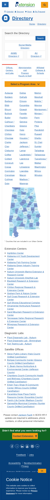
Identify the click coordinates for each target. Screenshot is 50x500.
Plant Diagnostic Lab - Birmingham (24, 340)
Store (29, 11)
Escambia (24, 105)
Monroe (38, 105)
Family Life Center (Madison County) (25, 400)
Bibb (7, 105)
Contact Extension (23, 436)
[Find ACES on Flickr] (37, 446)
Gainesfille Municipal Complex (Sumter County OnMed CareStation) (26, 405)
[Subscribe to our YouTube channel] (27, 446)
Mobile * (38, 101)
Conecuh (9, 162)
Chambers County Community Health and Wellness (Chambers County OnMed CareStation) (25, 378)
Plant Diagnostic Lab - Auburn (21, 337)
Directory (22, 18)
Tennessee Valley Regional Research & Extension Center (25, 320)
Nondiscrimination (33, 463)
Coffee (8, 154)
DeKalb (23, 97)
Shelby (37, 138)
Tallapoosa (39, 154)
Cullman (9, 179)
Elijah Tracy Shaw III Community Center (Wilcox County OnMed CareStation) (23, 387)
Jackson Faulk (25, 414)
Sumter (37, 146)
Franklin (23, 117)
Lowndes (24, 171)
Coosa (8, 166)
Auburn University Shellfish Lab (22, 277)
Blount (8, 109)
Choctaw (9, 138)
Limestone (25, 166)
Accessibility (14, 463)
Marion (37, 92)
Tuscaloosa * (39, 158)
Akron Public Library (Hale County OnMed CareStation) (23, 355)
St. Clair (38, 142)
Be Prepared (40, 11)
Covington (10, 171)
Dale (7, 183)
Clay (7, 146)
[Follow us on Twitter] (17, 446)
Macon (23, 175)
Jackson (24, 142)
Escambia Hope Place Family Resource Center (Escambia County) (25, 396)
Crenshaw (10, 175)
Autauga (9, 92)
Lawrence (24, 158)
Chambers (10, 125)
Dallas (23, 92)
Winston (38, 175)
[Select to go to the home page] (25, 4)
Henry (23, 134)
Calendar (10, 11)
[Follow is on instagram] (32, 446)
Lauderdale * (25, 154)
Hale (22, 129)
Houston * (24, 138)
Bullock (8, 113)
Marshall (38, 97)
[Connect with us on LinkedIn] (22, 446)
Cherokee (9, 129)
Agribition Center (15, 253)
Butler (8, 117)
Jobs (31, 454)
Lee (21, 162)
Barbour (9, 101)
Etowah (23, 109)
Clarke (8, 142)
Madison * (24, 179)
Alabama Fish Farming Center (21, 262)
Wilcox (37, 171)
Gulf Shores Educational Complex (23, 302)
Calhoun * (9, 121)
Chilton (8, 134)
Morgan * (38, 113)
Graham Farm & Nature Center (22, 293)
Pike (36, 125)
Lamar (23, 150)
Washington (39, 166)
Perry (37, 117)
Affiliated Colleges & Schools (40, 70)
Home (32, 23)
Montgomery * (39, 109)
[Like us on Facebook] (12, 446)
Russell (38, 134)
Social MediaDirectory (25, 46)
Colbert (8, 158)
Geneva (23, 121)
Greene (23, 125)
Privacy (25, 466)
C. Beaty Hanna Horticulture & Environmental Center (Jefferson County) (23, 369)
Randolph (39, 129)
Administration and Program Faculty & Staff (25, 71)
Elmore (23, 101)
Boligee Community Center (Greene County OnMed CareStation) (24, 361)
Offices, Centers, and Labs (10, 70)
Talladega (39, 150)
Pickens (38, 121)
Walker (37, 162)
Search (40, 38)
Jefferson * (25, 146)
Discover (20, 11)
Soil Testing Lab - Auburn (19, 343)
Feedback (21, 454)
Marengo (24, 183)
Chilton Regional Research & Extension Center (21, 289)
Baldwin (9, 97)
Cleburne (9, 150)
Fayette (23, 113)
